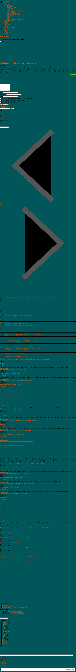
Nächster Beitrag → (3, 107)
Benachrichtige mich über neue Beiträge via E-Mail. (10, 102)
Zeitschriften (6, 4)
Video (3, 640)
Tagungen (6, 23)
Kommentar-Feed (5, 664)
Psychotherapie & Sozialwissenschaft (13, 13)
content (3, 2)
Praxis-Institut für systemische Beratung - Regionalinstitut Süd (11, 394)
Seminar (3, 365)
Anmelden (4, 662)
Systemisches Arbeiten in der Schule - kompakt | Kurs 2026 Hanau (16, 356)
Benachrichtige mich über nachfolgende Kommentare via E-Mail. (12, 100)
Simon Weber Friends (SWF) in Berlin (7, 507)
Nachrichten (4, 634)
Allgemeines (4, 623)
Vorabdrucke (4, 641)
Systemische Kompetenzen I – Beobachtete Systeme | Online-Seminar (12, 409)
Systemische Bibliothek (8, 20)
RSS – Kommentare (5, 648)
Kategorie (6, 26)
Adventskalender (5, 622)
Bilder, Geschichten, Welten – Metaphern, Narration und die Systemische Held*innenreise (20, 320)
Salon (3, 638)
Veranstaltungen (5, 22)
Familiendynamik (10, 5)
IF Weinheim (2, 363)
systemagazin (5, 36)
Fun (5, 76)
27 (0, 339)
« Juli (1, 122)
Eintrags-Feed (4, 663)
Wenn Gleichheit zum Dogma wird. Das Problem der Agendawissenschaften (15, 607)
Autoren (3, 625)
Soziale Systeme (9, 15)
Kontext (8, 9)
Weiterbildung (4, 375)
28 (0, 342)
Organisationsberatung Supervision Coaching (15, 10)
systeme (8, 16)
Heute (1, 204)
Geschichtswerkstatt (5, 1)
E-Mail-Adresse (3, 94)
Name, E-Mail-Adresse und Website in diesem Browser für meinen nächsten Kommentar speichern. (18, 98)
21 (5, 119)
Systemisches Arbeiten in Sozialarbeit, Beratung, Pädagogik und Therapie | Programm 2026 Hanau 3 (22, 348)
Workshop (4, 395)
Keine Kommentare (15, 65)
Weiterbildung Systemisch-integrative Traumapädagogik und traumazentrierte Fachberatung (21, 340)
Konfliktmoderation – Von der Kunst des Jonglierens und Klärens (16, 323)
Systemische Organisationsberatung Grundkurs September (15, 353)
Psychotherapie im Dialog (11, 12)
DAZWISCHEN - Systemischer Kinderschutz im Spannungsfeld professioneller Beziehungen (21, 335)
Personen (3, 635)
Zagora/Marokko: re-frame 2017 (10, 27)
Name (1, 92)
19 (0, 324)
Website (1, 96)
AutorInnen (6, 31)
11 (1, 117)
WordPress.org (4, 665)
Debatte (3, 629)
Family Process (9, 6)
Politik (3, 637)
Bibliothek (4, 627)
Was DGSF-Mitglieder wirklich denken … (9, 605)
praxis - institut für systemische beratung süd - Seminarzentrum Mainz (12, 434)
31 (0, 347)
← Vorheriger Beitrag (4, 106)
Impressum (6, 33)
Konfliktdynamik (10, 8)
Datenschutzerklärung (8, 32)
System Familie (9, 17)
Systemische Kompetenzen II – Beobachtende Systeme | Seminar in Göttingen (18, 350)
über (3, 29)
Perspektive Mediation (11, 11)
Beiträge (5, 21)
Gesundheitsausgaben (6, 631)
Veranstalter (6, 25)
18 (0, 322)
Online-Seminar (5, 405)
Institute (3, 28)
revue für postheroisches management (13, 14)
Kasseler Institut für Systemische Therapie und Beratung (10, 373)
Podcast (3, 636)
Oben (1, 671)
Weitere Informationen (4, 368)
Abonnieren (3, 657)
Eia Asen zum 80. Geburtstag (7, 606)
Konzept (5, 30)
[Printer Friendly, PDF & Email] (73, 74)
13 (0, 314)
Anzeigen (4, 624)
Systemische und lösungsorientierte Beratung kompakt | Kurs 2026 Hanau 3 (18, 344)
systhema (8, 18)
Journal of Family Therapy (11, 7)
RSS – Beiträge (5, 647)
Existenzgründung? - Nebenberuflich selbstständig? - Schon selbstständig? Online (19, 325)
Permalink (8, 76)
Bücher (5, 3)
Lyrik (3, 633)
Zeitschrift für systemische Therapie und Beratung (15, 19)
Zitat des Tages (5, 643)
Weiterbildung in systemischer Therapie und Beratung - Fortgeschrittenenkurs (18, 315)
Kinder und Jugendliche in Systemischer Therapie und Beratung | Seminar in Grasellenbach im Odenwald (23, 334)
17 (0, 319)
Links (3, 632)
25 (0, 331)
